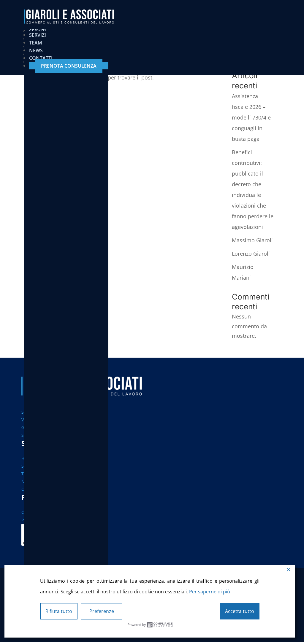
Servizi (37, 35)
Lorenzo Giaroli (251, 253)
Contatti (41, 58)
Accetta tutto (239, 611)
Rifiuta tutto (58, 611)
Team (35, 42)
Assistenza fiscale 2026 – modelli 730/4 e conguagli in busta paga (251, 117)
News (36, 50)
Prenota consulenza (68, 66)
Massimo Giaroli (252, 240)
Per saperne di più (209, 591)
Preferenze (101, 611)
